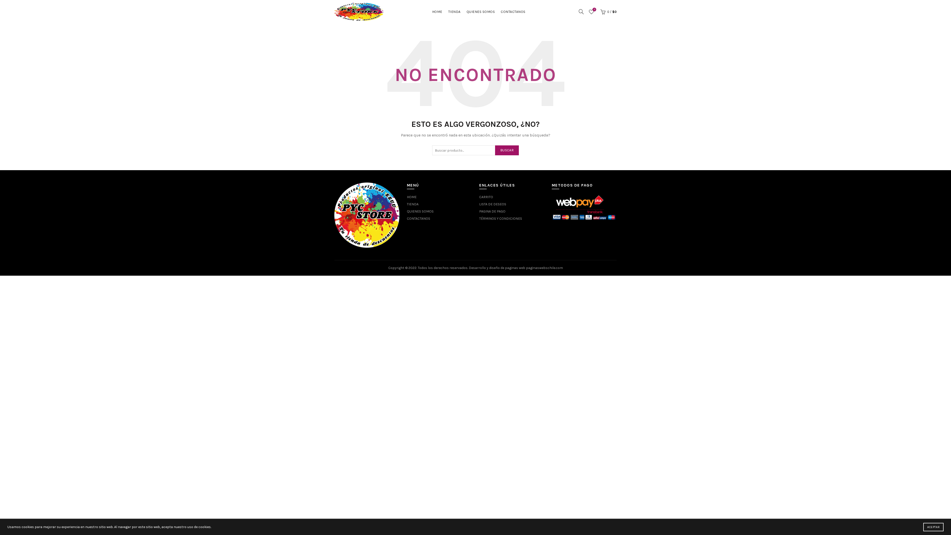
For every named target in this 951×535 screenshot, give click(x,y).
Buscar (507, 150)
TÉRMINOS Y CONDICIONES (500, 218)
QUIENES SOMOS (481, 12)
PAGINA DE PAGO (492, 211)
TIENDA (454, 12)
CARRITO (486, 197)
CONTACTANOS (513, 12)
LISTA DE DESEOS (492, 204)
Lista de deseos (594, 9)
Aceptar (933, 527)
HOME (437, 12)
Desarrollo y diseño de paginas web (497, 268)
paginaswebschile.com (544, 268)
